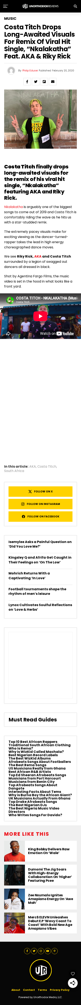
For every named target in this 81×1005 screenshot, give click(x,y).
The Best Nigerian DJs (28, 805)
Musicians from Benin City (32, 781)
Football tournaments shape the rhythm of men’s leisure (37, 591)
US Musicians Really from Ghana (37, 768)
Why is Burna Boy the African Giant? (40, 795)
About (15, 990)
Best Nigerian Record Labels (33, 755)
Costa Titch (46, 466)
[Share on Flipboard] (44, 81)
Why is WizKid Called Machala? (36, 751)
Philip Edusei (30, 70)
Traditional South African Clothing (40, 745)
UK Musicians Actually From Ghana (39, 798)
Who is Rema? (21, 748)
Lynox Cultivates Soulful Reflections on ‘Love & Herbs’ (40, 607)
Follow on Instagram (43, 504)
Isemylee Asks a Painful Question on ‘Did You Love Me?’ (40, 544)
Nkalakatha (13, 206)
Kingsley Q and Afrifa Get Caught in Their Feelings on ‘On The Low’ (40, 559)
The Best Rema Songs (27, 765)
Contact (29, 990)
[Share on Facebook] (27, 81)
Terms (42, 990)
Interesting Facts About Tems (35, 791)
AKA (38, 256)
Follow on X (43, 491)
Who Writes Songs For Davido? (35, 815)
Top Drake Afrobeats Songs (33, 801)
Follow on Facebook (43, 516)
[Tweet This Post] (35, 81)
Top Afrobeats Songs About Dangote (33, 787)
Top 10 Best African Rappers (33, 741)
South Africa (14, 471)
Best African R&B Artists (30, 771)
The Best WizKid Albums (30, 758)
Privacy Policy (60, 990)
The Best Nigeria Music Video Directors (34, 810)
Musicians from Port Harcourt (35, 778)
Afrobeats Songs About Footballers (40, 761)
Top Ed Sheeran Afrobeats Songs (37, 775)
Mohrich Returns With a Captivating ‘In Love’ (29, 575)
